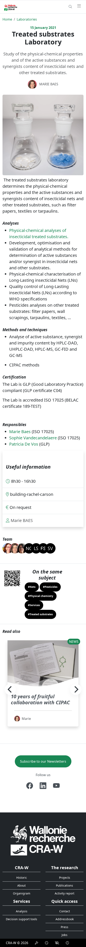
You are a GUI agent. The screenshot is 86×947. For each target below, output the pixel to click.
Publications (64, 885)
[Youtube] (56, 785)
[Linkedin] (43, 785)
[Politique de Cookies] (47, 943)
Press (64, 927)
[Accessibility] (57, 943)
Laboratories (27, 19)
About (21, 885)
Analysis (21, 911)
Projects (64, 878)
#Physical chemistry (40, 596)
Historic (21, 878)
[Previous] (10, 689)
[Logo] (43, 840)
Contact (64, 911)
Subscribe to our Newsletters (43, 761)
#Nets (31, 587)
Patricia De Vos (23, 444)
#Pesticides (50, 587)
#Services (34, 605)
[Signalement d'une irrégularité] (67, 943)
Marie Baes (20, 431)
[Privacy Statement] (37, 943)
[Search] (70, 6)
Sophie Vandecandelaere (33, 438)
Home (7, 19)
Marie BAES (48, 84)
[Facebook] (29, 785)
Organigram (21, 893)
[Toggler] (79, 6)
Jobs (64, 935)
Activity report (64, 893)
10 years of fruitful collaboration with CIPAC (40, 699)
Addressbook (65, 919)
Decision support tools (21, 919)
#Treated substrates (40, 614)
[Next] (75, 689)
